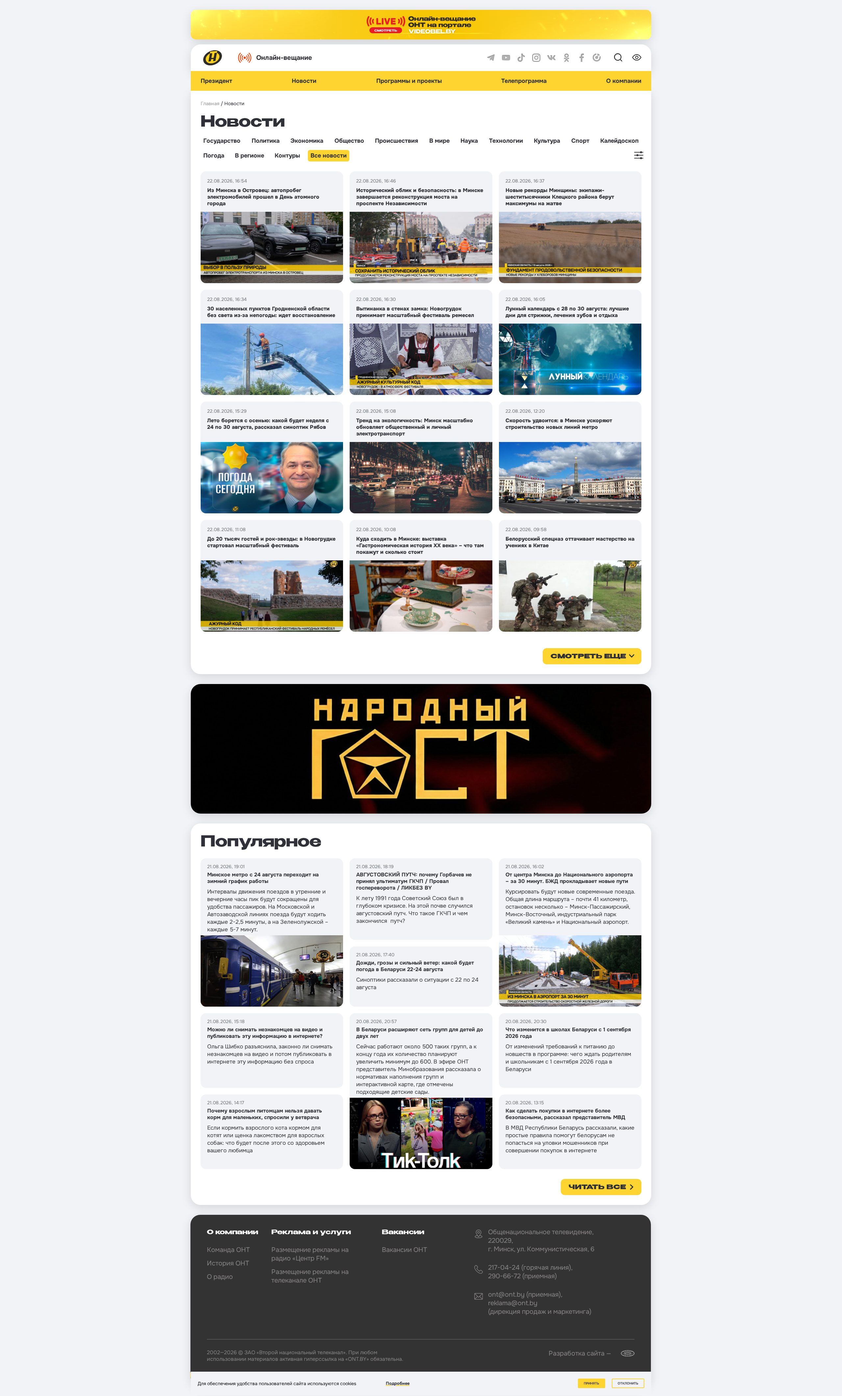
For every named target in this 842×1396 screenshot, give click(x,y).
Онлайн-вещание (284, 58)
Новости (304, 81)
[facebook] (582, 58)
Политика (266, 140)
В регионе (249, 155)
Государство (221, 140)
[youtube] (506, 58)
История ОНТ (228, 1263)
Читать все (597, 1187)
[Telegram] (491, 58)
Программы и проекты (409, 81)
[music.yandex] (597, 58)
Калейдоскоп (619, 140)
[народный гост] (421, 749)
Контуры (287, 155)
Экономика (306, 140)
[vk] (551, 58)
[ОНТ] (213, 57)
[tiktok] (521, 58)
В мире (439, 140)
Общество (349, 140)
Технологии (506, 140)
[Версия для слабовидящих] (636, 57)
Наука (469, 140)
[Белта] (623, 1353)
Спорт (580, 140)
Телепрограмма (524, 81)
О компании (623, 81)
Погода (213, 155)
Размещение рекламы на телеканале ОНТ (310, 1276)
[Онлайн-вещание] (421, 24)
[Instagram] (536, 58)
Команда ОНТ (228, 1250)
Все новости (328, 155)
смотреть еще (588, 656)
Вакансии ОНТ (404, 1250)
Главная (210, 103)
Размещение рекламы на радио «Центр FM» (310, 1254)
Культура (547, 140)
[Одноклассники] (566, 58)
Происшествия (396, 140)
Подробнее (397, 1383)
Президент (216, 81)
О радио (220, 1277)
